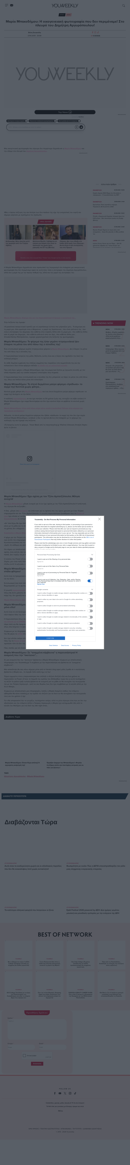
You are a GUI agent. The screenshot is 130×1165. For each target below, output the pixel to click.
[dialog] (65, 582)
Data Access (65, 645)
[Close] (100, 520)
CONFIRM (50, 638)
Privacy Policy (76, 645)
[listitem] (65, 555)
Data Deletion (53, 645)
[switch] (90, 559)
